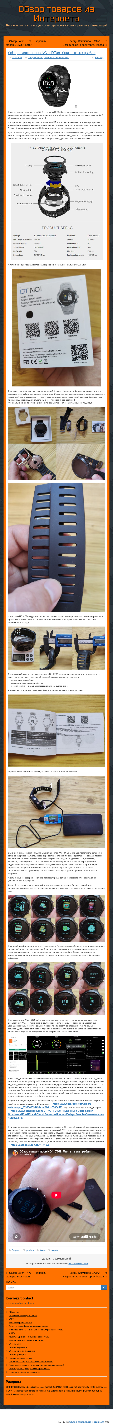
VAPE (11, 1319)
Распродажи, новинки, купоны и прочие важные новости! (36, 1364)
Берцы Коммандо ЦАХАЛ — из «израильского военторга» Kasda (85, 43)
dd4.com (40, 1387)
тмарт (23, 1394)
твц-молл (16, 1394)
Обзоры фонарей (17, 1354)
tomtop (32, 1390)
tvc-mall (39, 1390)
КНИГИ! (12, 1333)
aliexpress (12, 1386)
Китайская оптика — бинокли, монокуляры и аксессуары (36, 1329)
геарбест (55, 1250)
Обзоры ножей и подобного (22, 1350)
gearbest (30, 1250)
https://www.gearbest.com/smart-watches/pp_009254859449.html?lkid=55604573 (50, 1105)
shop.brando (18, 1390)
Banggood (16, 1250)
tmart (26, 1390)
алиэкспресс (81, 1390)
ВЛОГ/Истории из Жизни (20, 1322)
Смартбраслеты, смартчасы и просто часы (48, 57)
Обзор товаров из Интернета (56, 14)
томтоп (30, 1394)
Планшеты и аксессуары (20, 1357)
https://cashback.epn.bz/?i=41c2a (30, 1144)
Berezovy (99, 57)
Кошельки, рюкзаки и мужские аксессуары (29, 1336)
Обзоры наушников (18, 1347)
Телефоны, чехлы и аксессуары (24, 1371)
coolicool (32, 1386)
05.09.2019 (17, 57)
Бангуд (42, 1250)
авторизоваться (78, 1263)
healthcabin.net (70, 1386)
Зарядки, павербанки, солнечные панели (29, 1326)
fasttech (48, 1386)
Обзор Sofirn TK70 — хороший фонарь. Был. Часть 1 (26, 43)
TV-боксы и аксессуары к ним (23, 1315)
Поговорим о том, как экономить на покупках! (31, 1361)
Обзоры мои (15, 1343)
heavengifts (83, 1386)
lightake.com (96, 1386)
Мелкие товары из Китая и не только (26, 1340)
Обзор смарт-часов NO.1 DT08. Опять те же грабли (51, 52)
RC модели (14, 1311)
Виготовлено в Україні (62, 1390)
